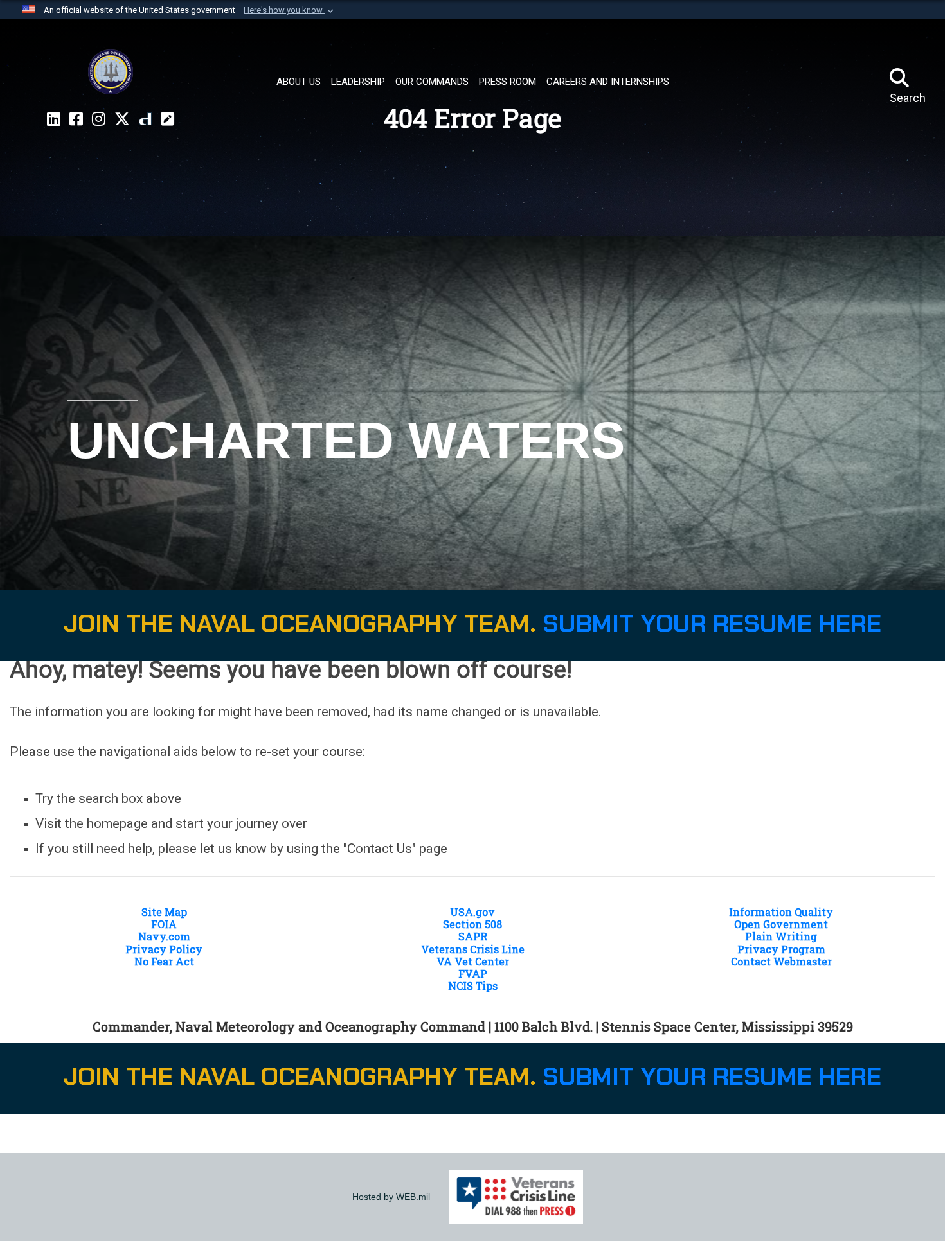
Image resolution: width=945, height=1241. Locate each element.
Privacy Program (781, 949)
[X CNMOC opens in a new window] (122, 119)
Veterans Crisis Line (473, 949)
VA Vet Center (473, 961)
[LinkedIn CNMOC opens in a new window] (53, 119)
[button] (290, 10)
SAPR (472, 936)
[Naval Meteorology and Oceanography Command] (110, 72)
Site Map (164, 912)
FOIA (164, 924)
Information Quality (781, 912)
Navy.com (164, 936)
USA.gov (472, 912)
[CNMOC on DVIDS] (145, 119)
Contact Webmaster (781, 961)
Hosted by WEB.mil (391, 1197)
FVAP (472, 973)
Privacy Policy (164, 949)
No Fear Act (164, 961)
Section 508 (472, 924)
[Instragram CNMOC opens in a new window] (98, 119)
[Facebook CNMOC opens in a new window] (76, 119)
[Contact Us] (167, 119)
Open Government (781, 924)
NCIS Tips (473, 985)
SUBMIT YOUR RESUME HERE (712, 624)
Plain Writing (781, 936)
